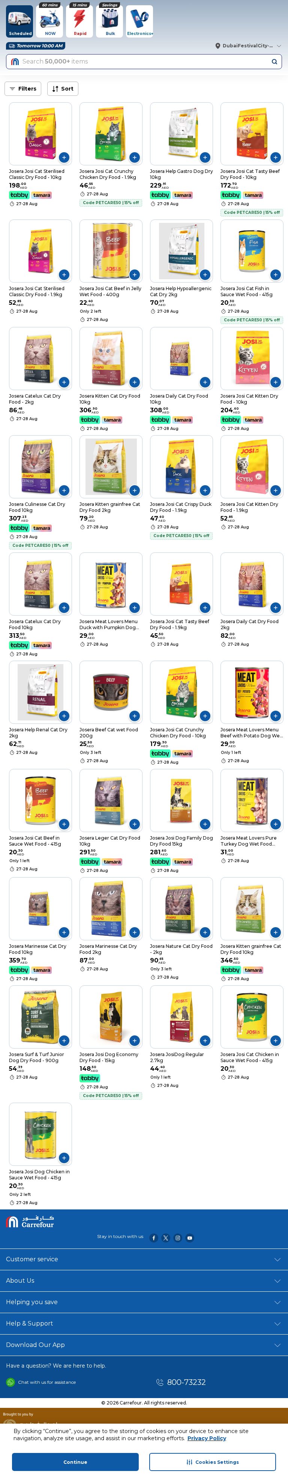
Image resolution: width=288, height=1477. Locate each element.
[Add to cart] (64, 157)
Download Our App (35, 1344)
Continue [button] (75, 1462)
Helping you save (32, 1302)
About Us (20, 1280)
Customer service (32, 1259)
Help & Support (29, 1323)
